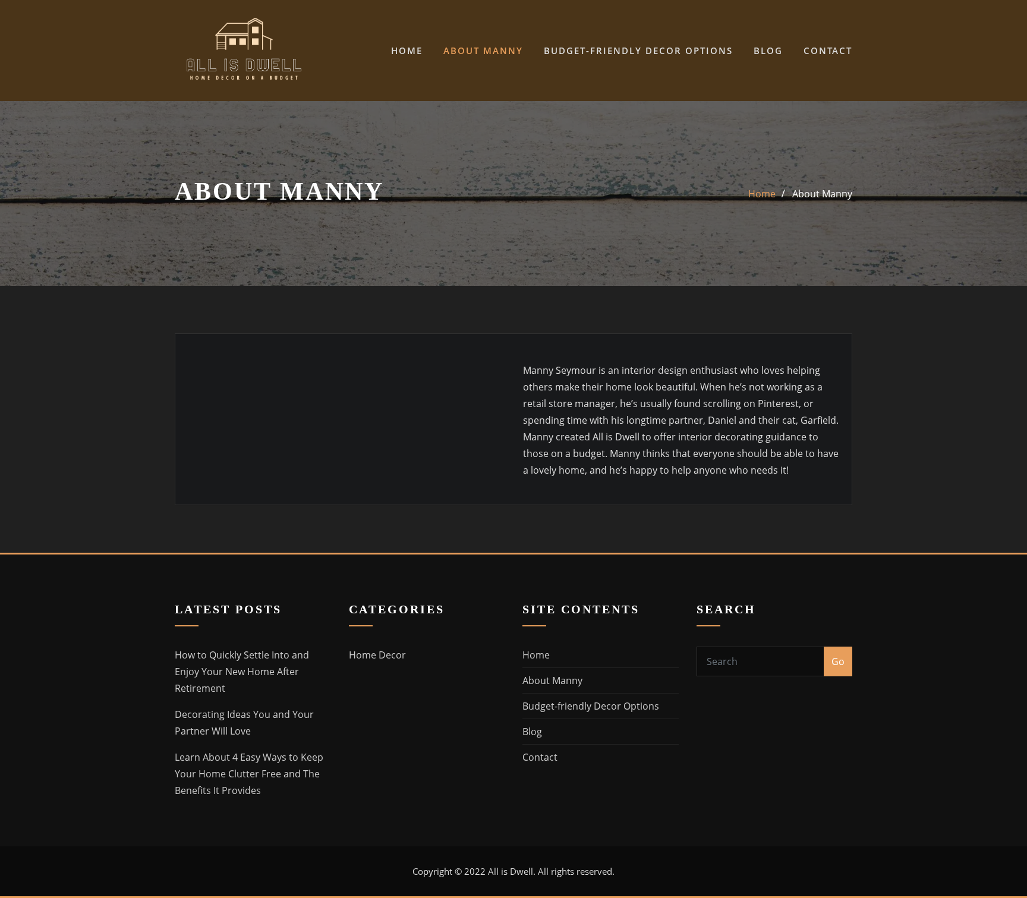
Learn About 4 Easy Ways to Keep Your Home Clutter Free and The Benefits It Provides (249, 774)
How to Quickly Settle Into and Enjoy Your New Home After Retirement (242, 671)
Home (407, 50)
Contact (828, 50)
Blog (768, 50)
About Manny (483, 50)
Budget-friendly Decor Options (638, 50)
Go (838, 661)
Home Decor (377, 654)
